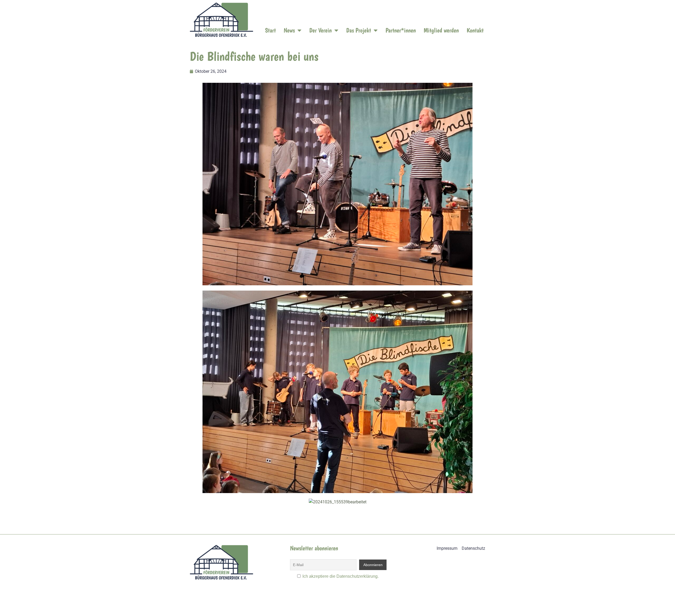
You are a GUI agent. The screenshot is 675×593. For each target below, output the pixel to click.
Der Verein (320, 30)
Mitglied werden (441, 30)
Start (270, 30)
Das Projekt (358, 30)
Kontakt (475, 30)
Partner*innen (400, 30)
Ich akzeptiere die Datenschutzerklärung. (340, 576)
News (289, 30)
